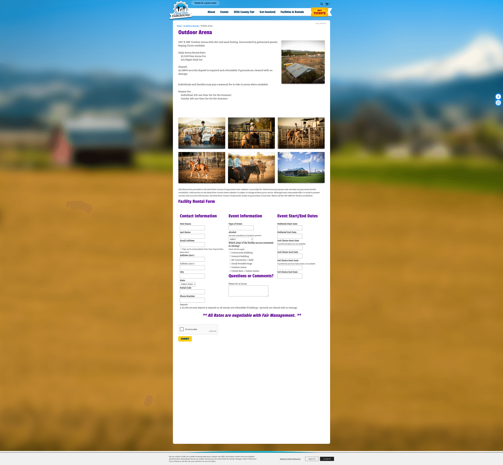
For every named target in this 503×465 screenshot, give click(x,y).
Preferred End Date (286, 232)
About (211, 12)
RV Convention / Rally (243, 260)
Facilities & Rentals (292, 12)
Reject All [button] (312, 459)
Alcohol (232, 232)
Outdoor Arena (239, 267)
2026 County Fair (244, 12)
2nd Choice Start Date (288, 240)
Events (224, 12)
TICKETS (319, 12)
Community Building (242, 252)
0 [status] (329, 4)
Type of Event (235, 224)
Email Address (187, 240)
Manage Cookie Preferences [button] (290, 459)
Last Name (185, 232)
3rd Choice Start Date (287, 260)
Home (179, 26)
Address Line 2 (187, 263)
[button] (303, 62)
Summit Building (240, 256)
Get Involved (267, 12)
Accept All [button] (327, 459)
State (182, 280)
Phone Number (187, 296)
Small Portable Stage (242, 263)
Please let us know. (238, 284)
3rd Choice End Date (287, 272)
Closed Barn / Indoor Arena (245, 271)
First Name (185, 224)
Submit (185, 338)
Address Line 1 (187, 255)
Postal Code (185, 288)
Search (321, 4)
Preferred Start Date (287, 224)
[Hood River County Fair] (180, 10)
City (182, 272)
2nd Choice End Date (287, 252)
